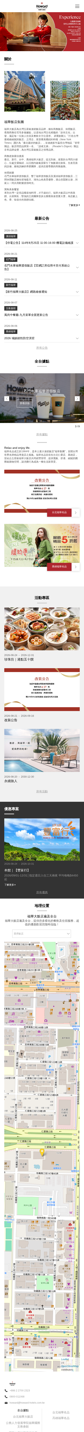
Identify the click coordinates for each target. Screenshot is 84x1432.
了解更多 (74, 205)
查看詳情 (25, 403)
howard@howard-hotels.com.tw (27, 1402)
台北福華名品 (61, 1412)
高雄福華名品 (61, 1418)
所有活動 (42, 791)
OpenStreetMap (70, 1366)
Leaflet (65, 1359)
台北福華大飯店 (23, 1416)
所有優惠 (42, 892)
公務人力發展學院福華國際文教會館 (23, 1424)
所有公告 (42, 347)
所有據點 (42, 434)
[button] (6, 398)
